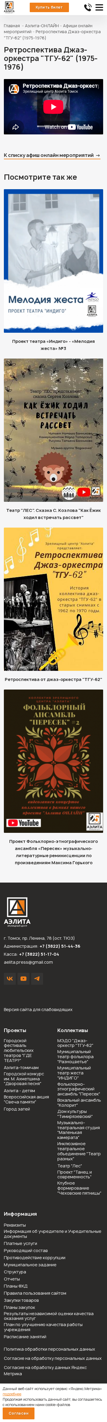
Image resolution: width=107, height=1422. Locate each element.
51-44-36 (88, 7)
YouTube (23, 979)
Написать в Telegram (37, 979)
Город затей (17, 1109)
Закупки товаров (21, 1300)
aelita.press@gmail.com (28, 962)
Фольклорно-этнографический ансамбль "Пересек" (78, 1089)
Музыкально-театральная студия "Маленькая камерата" (78, 1130)
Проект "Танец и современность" (74, 1175)
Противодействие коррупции (34, 1257)
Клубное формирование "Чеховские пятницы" (79, 1188)
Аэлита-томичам (21, 1067)
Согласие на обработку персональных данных (53, 1358)
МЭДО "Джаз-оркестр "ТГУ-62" (75, 1043)
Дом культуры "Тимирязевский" (75, 1114)
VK (10, 979)
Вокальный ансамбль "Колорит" (79, 1103)
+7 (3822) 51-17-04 (39, 954)
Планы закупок (19, 1307)
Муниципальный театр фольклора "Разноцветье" (75, 1056)
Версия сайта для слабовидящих (38, 1009)
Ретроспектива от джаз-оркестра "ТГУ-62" (53, 679)
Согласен (19, 1413)
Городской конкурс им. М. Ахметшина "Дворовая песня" (24, 1078)
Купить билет (49, 7)
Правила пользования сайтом (35, 1293)
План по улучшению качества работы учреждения (43, 1327)
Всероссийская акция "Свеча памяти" (26, 1100)
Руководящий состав (26, 1250)
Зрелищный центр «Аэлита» (9, 7)
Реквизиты (15, 1225)
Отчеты (12, 1279)
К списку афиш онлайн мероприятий (49, 155)
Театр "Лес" (69, 1166)
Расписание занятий (25, 1336)
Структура (15, 1272)
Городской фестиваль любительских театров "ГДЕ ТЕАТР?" (19, 1050)
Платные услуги (20, 1243)
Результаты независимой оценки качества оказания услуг (49, 1316)
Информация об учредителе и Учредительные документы (52, 1234)
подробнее (12, 1394)
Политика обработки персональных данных (49, 1349)
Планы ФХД (16, 1286)
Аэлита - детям (19, 1090)
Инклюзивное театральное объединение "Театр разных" (79, 1151)
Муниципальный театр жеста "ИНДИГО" (74, 1073)
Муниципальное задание (30, 1264)
